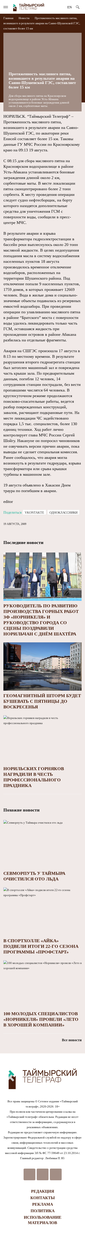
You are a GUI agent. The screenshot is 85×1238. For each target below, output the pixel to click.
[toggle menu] (5, 7)
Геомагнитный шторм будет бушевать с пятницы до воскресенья (42, 701)
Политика (43, 1211)
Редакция (42, 1191)
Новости (24, 18)
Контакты (42, 1198)
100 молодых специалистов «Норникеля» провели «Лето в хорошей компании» (40, 1019)
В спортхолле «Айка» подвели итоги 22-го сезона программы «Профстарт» (40, 946)
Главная (8, 18)
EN (69, 7)
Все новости (72, 1040)
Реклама (42, 1204)
